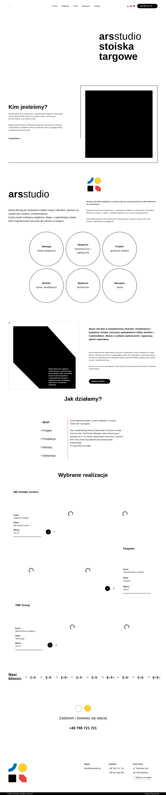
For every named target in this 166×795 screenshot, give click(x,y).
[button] (48, 531)
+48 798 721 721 (83, 728)
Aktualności (86, 6)
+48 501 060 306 (116, 773)
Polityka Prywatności (152, 794)
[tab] (54, 422)
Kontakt (97, 6)
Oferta (75, 6)
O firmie (55, 6)
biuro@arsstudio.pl (92, 768)
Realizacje (65, 6)
